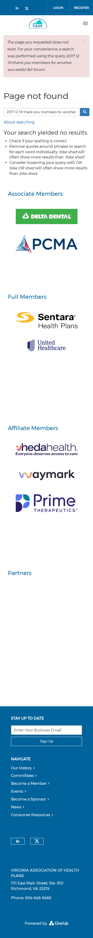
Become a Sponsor (28, 799)
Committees (22, 775)
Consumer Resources (30, 815)
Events (17, 791)
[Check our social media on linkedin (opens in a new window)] (18, 9)
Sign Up (46, 741)
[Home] (38, 23)
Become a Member (28, 783)
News (16, 807)
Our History (21, 768)
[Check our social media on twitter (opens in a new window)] (28, 9)
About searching (19, 122)
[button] (84, 41)
